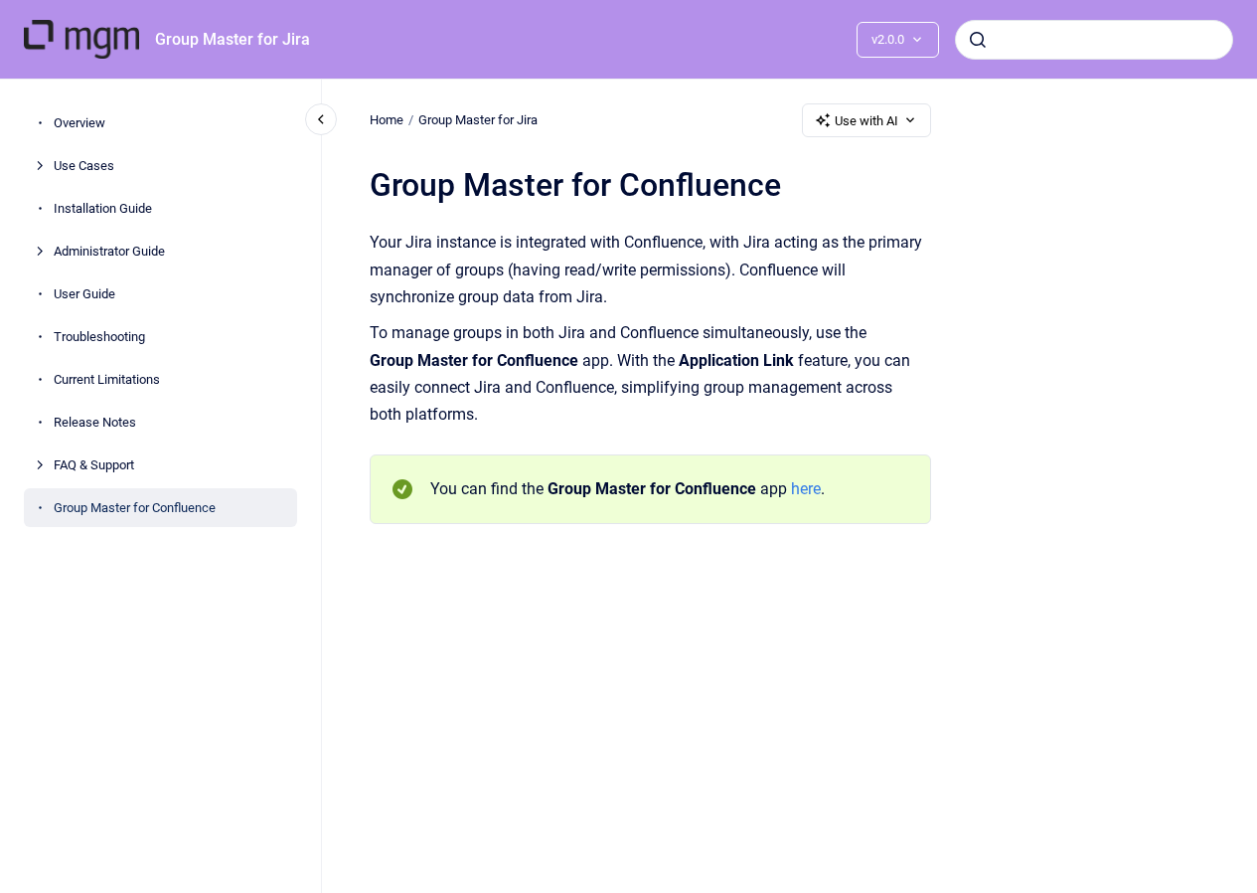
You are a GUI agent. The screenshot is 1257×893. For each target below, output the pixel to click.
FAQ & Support (94, 464)
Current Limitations (107, 379)
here (806, 488)
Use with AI (866, 120)
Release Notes (95, 422)
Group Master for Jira (232, 39)
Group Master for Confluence (135, 507)
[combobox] (1094, 40)
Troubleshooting (99, 336)
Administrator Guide (109, 251)
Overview (79, 122)
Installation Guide (103, 208)
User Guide (84, 293)
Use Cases (84, 165)
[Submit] (978, 40)
